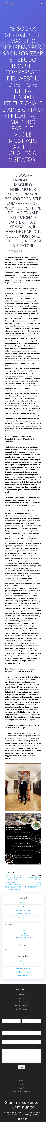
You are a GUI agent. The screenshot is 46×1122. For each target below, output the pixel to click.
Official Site (24, 935)
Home (24, 931)
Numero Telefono (21, 1029)
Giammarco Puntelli (17, 250)
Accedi (23, 906)
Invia (21, 1067)
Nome (21, 1017)
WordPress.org (23, 917)
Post (26, 250)
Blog (24, 933)
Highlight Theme (32, 1114)
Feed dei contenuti (23, 910)
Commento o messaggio (21, 1047)
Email (21, 1038)
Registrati (23, 903)
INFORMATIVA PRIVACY (24, 938)
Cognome (31, 1025)
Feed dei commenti (23, 914)
